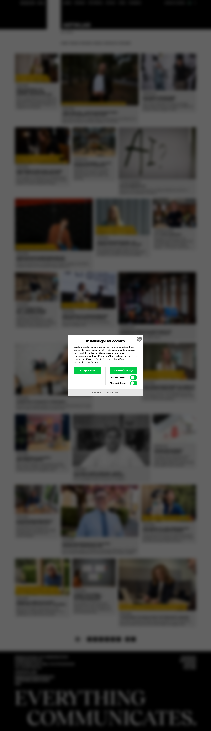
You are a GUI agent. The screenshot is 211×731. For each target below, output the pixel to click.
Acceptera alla (87, 370)
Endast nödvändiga (123, 370)
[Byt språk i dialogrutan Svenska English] (138, 339)
